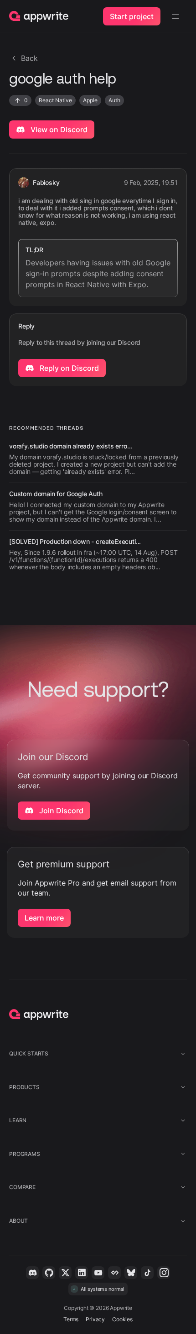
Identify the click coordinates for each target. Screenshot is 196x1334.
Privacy (95, 1319)
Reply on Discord (68, 368)
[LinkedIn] (81, 1272)
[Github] (48, 1272)
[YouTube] (98, 1272)
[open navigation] (175, 16)
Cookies (122, 1319)
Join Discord (60, 810)
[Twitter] (65, 1272)
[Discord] (32, 1272)
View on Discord (58, 129)
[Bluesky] (130, 1272)
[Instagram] (163, 1272)
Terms (70, 1319)
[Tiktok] (147, 1272)
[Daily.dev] (114, 1272)
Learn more (44, 917)
